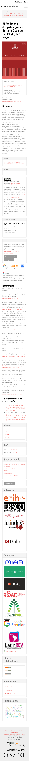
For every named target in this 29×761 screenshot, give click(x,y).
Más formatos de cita (10, 256)
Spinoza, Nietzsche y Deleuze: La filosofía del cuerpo (14, 414)
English (7, 431)
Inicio (5, 12)
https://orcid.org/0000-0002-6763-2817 (12, 101)
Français (7, 437)
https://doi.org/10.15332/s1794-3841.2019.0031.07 (10, 299)
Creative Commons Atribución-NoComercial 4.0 (12, 184)
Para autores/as (8, 690)
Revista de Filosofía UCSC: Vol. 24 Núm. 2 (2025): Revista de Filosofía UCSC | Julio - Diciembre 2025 (16, 418)
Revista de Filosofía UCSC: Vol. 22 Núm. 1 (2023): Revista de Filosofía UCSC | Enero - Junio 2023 (16, 408)
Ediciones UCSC (8, 473)
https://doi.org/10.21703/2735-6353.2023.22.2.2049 (13, 85)
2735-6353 (14, 450)
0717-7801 (14, 452)
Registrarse (18, 2)
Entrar (26, 2)
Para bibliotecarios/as (10, 693)
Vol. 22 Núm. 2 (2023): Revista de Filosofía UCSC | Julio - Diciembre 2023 (14, 14)
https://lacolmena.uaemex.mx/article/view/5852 (14, 356)
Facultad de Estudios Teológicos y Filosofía (14, 734)
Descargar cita (8, 260)
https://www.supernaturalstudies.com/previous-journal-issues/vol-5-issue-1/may (14, 366)
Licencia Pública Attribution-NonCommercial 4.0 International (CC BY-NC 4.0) (14, 196)
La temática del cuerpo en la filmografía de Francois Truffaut (16, 404)
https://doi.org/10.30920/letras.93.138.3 (12, 394)
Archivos (11, 12)
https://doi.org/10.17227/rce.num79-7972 (12, 309)
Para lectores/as (9, 687)
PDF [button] (14, 77)
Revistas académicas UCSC (10, 475)
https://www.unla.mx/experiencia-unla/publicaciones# (10, 329)
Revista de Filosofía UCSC (9, 6)
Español (7, 434)
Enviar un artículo (9, 483)
